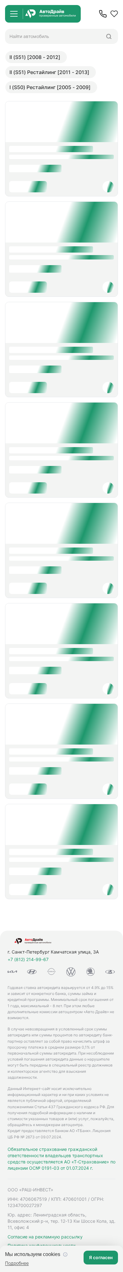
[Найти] (108, 36)
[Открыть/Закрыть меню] (14, 14)
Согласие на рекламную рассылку (45, 1236)
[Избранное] (114, 14)
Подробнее (17, 1263)
